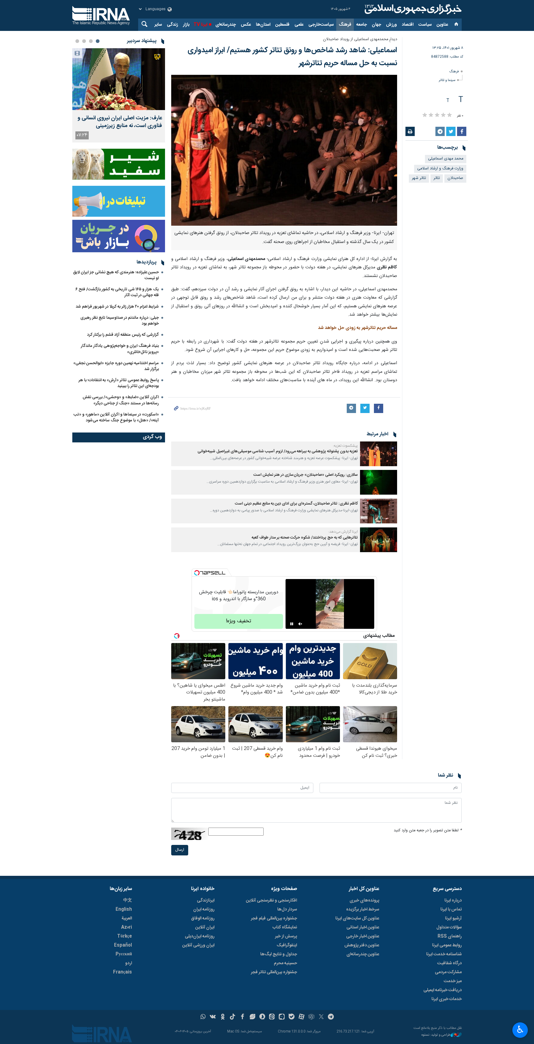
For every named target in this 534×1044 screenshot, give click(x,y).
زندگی (172, 24)
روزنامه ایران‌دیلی (199, 936)
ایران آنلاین (204, 927)
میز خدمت (453, 981)
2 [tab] (91, 41)
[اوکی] (222, 1017)
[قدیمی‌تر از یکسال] (378, 453)
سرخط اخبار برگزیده (362, 909)
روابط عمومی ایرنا (447, 945)
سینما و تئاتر (447, 80)
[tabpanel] (118, 95)
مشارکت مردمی (448, 972)
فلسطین (282, 24)
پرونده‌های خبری (364, 900)
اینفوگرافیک (287, 945)
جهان (376, 24)
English (124, 909)
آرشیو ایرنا (453, 918)
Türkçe (124, 936)
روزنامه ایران (203, 909)
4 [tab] (77, 41)
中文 (127, 900)
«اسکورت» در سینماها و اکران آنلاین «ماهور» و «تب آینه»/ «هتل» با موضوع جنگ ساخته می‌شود (116, 417)
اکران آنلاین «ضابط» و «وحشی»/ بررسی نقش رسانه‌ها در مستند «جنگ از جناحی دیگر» (121, 400)
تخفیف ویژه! (238, 621)
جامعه (361, 24)
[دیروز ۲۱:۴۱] (118, 79)
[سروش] (262, 1017)
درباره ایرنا (453, 900)
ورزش (391, 24)
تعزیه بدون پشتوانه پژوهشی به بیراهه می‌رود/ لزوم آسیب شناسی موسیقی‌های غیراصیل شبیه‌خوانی (277, 451)
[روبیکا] (311, 1017)
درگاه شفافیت (449, 963)
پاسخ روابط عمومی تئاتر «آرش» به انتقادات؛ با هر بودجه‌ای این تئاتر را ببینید (118, 383)
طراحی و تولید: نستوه (436, 1035)
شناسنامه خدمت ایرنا (444, 954)
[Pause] (291, 624)
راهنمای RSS (450, 936)
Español (123, 945)
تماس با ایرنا (451, 909)
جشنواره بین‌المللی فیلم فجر (274, 918)
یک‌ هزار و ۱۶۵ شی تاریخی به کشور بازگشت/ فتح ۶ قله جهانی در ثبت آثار (117, 292)
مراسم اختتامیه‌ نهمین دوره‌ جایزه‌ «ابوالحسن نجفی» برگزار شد (116, 366)
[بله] (291, 1017)
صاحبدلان (455, 178)
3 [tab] (84, 41)
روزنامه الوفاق (202, 918)
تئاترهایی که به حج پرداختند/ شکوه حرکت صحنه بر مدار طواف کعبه (305, 538)
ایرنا (412, 9)
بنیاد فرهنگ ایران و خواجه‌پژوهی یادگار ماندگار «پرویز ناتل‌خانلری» (120, 349)
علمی (299, 24)
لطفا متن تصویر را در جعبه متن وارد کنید (428, 830)
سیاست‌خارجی (321, 24)
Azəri (126, 927)
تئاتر (437, 178)
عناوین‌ (442, 24)
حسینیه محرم (285, 963)
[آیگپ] (282, 1017)
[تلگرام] (331, 1017)
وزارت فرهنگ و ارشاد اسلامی (440, 168)
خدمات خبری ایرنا (446, 999)
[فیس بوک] (242, 1017)
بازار (186, 24)
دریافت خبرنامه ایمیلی (442, 990)
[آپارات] (301, 1017)
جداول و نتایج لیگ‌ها (278, 954)
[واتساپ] (203, 1017)
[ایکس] (321, 1017)
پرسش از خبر (286, 936)
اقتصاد (407, 24)
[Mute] (300, 624)
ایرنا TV (200, 24)
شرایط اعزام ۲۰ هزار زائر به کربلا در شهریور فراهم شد (117, 306)
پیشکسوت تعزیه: (345, 446)
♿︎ (520, 1029)
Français (122, 972)
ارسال (179, 850)
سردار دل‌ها (287, 909)
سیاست (425, 24)
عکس (246, 24)
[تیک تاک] (232, 1017)
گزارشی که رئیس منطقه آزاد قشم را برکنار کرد (123, 334)
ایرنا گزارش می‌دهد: (343, 532)
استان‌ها (263, 24)
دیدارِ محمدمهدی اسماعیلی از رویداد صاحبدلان (360, 39)
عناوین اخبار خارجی (362, 936)
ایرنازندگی (205, 900)
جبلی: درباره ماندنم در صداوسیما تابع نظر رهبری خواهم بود (119, 320)
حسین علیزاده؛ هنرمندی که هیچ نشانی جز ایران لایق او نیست (116, 275)
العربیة (126, 918)
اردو (128, 963)
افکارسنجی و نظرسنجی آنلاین (271, 900)
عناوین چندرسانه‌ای (362, 954)
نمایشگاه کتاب (285, 927)
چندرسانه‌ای (225, 24)
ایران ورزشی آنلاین (198, 945)
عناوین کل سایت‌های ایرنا (357, 918)
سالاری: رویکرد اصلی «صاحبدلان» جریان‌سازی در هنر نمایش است (305, 475)
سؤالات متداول (449, 927)
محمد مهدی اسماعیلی (445, 159)
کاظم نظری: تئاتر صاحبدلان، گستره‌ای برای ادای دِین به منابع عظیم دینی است (296, 504)
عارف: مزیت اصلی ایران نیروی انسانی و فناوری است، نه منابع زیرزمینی (120, 122)
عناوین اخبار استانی (362, 927)
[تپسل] (197, 573)
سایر (158, 24)
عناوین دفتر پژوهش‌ (361, 945)
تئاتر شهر (419, 178)
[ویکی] (213, 1017)
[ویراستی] (252, 1017)
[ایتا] (272, 1017)
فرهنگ (345, 24)
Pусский (124, 954)
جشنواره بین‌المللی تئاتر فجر (274, 972)
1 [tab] (98, 41)
